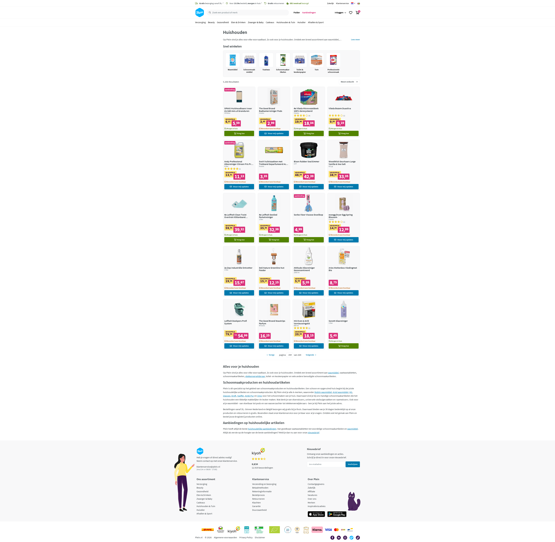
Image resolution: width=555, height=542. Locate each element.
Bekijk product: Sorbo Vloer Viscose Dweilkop (309, 218)
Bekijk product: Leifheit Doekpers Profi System (239, 324)
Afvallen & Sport (316, 22)
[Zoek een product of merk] (209, 12)
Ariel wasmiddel (340, 392)
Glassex (226, 395)
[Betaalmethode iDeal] (343, 530)
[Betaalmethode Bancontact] (350, 530)
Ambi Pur (249, 395)
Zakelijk (330, 3)
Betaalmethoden (260, 487)
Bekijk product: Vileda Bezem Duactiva (344, 112)
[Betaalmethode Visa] (328, 529)
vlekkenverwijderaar (255, 376)
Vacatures (312, 495)
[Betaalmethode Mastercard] (336, 530)
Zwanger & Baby (255, 22)
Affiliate (311, 491)
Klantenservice (342, 3)
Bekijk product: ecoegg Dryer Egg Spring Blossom (344, 218)
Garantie (256, 506)
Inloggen (339, 12)
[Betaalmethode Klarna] (317, 530)
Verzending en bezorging (264, 484)
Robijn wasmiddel (323, 392)
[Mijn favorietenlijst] (350, 13)
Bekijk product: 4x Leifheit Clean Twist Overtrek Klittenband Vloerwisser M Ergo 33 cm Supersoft (239, 218)
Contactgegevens (316, 484)
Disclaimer (260, 537)
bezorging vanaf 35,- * (211, 3)
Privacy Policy (245, 537)
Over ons (312, 498)
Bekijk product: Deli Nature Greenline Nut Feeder (274, 271)
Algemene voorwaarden (225, 537)
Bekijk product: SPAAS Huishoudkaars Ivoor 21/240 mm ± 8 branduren (239, 112)
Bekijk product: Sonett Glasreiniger (344, 324)
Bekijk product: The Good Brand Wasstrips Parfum (274, 324)
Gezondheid (223, 22)
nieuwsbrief (313, 432)
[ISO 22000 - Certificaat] (288, 529)
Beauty (211, 22)
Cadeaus (270, 22)
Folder (297, 12)
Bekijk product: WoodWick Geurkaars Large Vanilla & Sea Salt (344, 165)
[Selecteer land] (353, 3)
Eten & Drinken (238, 22)
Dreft (233, 395)
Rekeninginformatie (262, 491)
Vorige (271, 355)
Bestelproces (258, 495)
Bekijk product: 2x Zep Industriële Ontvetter (239, 271)
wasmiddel (333, 372)
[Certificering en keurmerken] (274, 529)
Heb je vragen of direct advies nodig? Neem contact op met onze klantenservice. (217, 459)
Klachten (256, 502)
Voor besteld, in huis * (245, 3)
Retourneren (258, 498)
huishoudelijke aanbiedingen (262, 428)
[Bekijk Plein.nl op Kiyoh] (234, 529)
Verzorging (200, 22)
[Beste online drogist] (297, 529)
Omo (259, 395)
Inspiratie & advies (316, 506)
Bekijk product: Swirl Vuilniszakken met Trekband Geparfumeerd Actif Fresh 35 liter (274, 165)
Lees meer (355, 39)
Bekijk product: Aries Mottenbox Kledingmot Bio (344, 271)
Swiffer (240, 395)
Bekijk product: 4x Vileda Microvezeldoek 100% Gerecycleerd (309, 112)
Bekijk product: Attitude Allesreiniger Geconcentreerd (309, 271)
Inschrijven (353, 464)
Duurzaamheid (259, 509)
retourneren (276, 3)
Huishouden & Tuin (285, 22)
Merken (311, 502)
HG (350, 392)
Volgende (310, 355)
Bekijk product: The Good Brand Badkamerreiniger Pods (274, 112)
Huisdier (301, 22)
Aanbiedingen (309, 12)
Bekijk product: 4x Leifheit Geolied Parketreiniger (274, 218)
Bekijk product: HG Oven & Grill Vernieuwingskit (309, 324)
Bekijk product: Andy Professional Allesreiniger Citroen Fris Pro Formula (239, 165)
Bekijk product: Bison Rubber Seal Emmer (309, 165)
